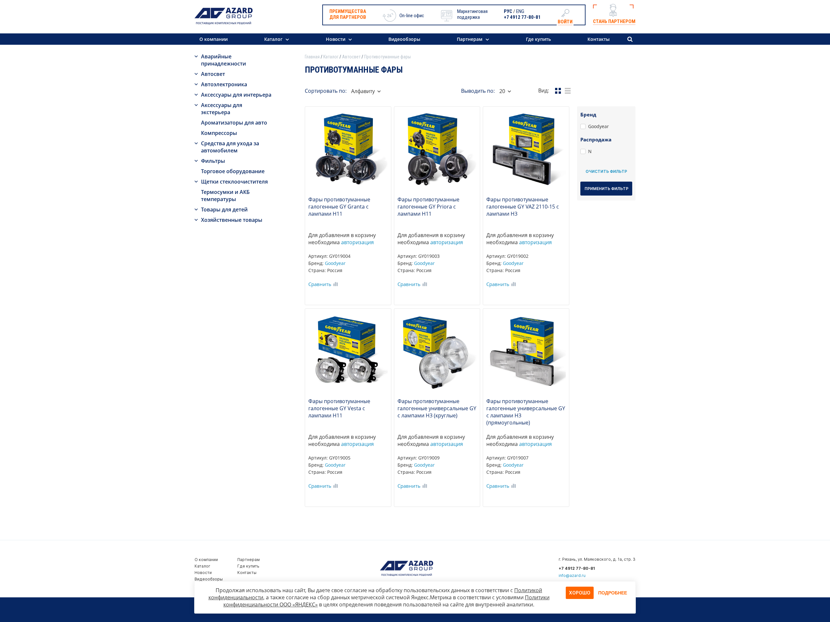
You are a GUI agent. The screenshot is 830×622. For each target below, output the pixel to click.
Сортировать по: (326, 90)
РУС (508, 11)
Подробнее (612, 592)
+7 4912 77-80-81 (522, 17)
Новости (335, 39)
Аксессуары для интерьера (236, 94)
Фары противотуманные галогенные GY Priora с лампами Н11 (428, 206)
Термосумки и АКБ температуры (225, 195)
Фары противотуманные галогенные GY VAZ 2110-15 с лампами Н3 (522, 206)
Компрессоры (219, 133)
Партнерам (469, 39)
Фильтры (213, 160)
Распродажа (595, 139)
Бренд (588, 114)
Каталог (273, 39)
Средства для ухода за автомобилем (230, 147)
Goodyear (335, 263)
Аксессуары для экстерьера (221, 109)
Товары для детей (224, 209)
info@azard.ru (572, 575)
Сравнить (319, 284)
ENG (520, 11)
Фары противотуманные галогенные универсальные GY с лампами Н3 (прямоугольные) (525, 412)
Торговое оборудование (233, 171)
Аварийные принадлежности (223, 60)
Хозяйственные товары (231, 219)
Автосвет (213, 74)
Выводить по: (478, 90)
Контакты (598, 39)
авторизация (357, 242)
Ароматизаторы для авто (234, 122)
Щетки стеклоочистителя (234, 181)
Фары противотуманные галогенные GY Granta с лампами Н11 (339, 206)
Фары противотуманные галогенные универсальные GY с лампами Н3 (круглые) (436, 408)
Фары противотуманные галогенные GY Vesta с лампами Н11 (339, 408)
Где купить (538, 39)
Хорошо (579, 592)
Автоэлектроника (224, 84)
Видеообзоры (404, 39)
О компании (213, 39)
